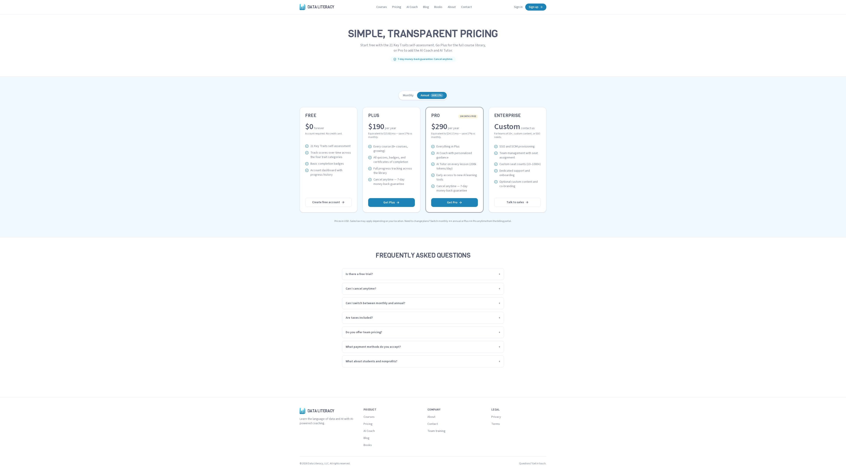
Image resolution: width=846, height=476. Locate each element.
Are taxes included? (423, 318)
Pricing (396, 7)
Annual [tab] (431, 95)
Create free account (326, 202)
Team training (436, 431)
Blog (426, 7)
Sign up (533, 7)
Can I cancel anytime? (423, 288)
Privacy (496, 417)
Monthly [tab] (408, 95)
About (452, 7)
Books (438, 7)
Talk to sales (515, 202)
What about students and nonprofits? (423, 361)
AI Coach (412, 7)
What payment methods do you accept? (423, 347)
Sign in (518, 7)
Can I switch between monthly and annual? (423, 303)
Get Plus (389, 202)
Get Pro (452, 202)
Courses (381, 7)
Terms (495, 424)
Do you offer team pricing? (423, 332)
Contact (466, 7)
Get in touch (539, 463)
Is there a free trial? (423, 274)
